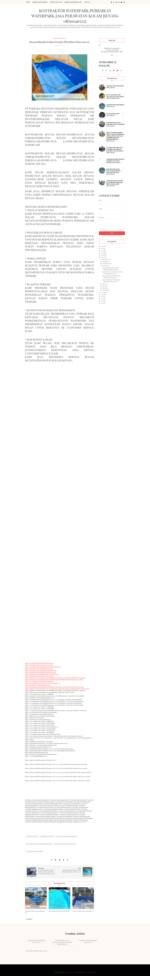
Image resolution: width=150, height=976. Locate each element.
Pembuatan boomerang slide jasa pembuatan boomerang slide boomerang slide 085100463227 (114, 183)
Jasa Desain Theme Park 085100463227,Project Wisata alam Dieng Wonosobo (115, 96)
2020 (102, 292)
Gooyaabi (71, 972)
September (106, 263)
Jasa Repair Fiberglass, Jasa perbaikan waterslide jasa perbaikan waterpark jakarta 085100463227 (114, 150)
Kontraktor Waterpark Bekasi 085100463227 (36, 941)
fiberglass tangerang (47, 836)
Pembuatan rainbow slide (73, 2)
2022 (102, 255)
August (105, 266)
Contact (87, 2)
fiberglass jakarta (59, 38)
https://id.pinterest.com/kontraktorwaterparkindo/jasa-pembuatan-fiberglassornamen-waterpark (54, 679)
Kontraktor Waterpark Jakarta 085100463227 (88, 941)
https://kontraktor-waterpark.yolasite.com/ (38, 685)
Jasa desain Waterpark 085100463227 (112, 114)
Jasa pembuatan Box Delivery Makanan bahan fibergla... (110, 269)
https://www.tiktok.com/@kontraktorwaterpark (39, 681)
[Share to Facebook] (51, 859)
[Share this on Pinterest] (59, 859)
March (104, 288)
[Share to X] (55, 859)
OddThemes (91, 972)
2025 (102, 248)
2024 (102, 251)
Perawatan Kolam (56, 2)
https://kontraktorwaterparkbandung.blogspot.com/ (40, 672)
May (104, 286)
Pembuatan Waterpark (39, 2)
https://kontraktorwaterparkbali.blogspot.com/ (39, 668)
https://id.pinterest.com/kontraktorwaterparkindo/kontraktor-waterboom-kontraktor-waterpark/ (54, 687)
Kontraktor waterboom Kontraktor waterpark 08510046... (112, 273)
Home (28, 2)
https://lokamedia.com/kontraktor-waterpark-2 (39, 665)
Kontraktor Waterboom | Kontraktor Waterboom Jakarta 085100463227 (115, 124)
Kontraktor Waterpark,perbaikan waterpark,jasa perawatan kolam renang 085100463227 (75, 16)
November (106, 259)
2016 (102, 301)
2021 (102, 257)
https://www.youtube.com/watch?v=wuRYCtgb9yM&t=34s (42, 683)
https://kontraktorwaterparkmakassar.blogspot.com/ (41, 670)
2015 (102, 303)
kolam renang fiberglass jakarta (64, 844)
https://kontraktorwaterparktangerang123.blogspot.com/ (42, 674)
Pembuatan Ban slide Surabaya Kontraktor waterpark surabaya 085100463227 (115, 160)
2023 (102, 253)
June (104, 284)
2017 (102, 299)
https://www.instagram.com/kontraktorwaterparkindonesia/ (43, 667)
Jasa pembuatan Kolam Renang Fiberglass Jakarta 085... (111, 276)
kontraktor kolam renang (34, 851)
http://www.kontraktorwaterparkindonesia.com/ (39, 663)
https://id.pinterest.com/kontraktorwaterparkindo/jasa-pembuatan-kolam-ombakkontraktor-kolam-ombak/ (57, 688)
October (105, 261)
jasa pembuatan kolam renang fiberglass (39, 844)
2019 (102, 294)
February (105, 290)
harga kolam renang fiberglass (67, 836)
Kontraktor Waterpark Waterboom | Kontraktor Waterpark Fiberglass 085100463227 (113, 171)
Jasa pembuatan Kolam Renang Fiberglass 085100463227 (111, 280)
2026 (102, 246)
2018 (102, 296)
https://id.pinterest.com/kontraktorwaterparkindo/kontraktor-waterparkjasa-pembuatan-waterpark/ (55, 678)
